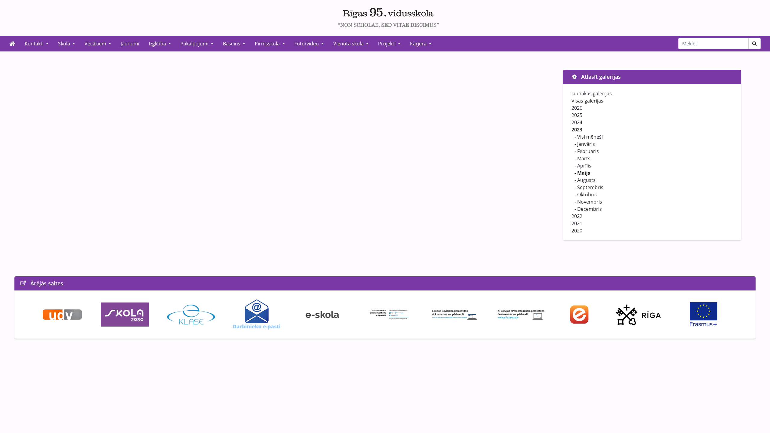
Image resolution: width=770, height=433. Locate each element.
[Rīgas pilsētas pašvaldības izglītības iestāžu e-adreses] (579, 314)
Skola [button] (64, 43)
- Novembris (588, 201)
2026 (576, 108)
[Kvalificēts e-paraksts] (388, 314)
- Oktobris (585, 194)
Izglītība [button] (158, 43)
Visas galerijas (587, 100)
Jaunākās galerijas (591, 93)
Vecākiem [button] (96, 43)
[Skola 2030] (124, 314)
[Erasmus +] (704, 314)
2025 (576, 115)
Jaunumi (130, 43)
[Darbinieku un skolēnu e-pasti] (257, 314)
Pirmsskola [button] (268, 43)
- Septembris (588, 187)
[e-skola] (322, 314)
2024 (576, 122)
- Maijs (582, 173)
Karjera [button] (419, 43)
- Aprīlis (582, 165)
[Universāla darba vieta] (62, 314)
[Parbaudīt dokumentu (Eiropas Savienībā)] (454, 314)
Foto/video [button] (307, 43)
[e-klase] (191, 314)
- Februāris (586, 151)
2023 (576, 129)
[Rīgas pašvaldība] (637, 314)
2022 (576, 216)
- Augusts (585, 180)
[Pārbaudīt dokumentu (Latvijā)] (520, 314)
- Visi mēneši (588, 137)
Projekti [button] (387, 43)
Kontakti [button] (35, 43)
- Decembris (588, 209)
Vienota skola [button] (349, 43)
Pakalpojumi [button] (195, 43)
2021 (576, 223)
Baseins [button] (232, 43)
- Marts (582, 158)
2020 (576, 230)
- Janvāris (584, 144)
